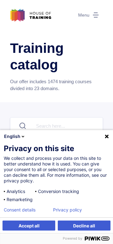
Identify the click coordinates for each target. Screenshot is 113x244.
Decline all (84, 225)
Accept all (29, 225)
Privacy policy (67, 209)
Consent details (19, 209)
